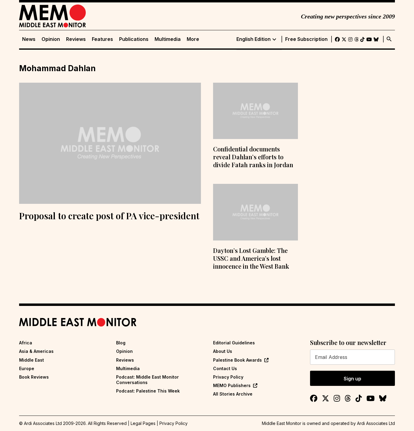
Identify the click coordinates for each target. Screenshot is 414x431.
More (193, 39)
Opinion (51, 39)
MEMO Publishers (232, 385)
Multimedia (168, 39)
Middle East (31, 360)
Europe (26, 368)
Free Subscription (306, 39)
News (28, 39)
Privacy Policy (228, 377)
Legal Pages (143, 423)
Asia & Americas (36, 351)
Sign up (352, 379)
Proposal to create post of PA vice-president (109, 216)
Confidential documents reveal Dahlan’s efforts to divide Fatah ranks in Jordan (253, 157)
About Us (222, 351)
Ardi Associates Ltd (376, 423)
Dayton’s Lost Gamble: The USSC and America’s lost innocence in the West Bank (251, 258)
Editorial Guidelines (234, 342)
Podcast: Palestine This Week (148, 390)
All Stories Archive (232, 393)
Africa (25, 342)
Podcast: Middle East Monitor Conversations (147, 379)
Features (102, 39)
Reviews (76, 39)
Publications (134, 39)
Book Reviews (34, 377)
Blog (120, 342)
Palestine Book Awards (237, 360)
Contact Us (225, 368)
